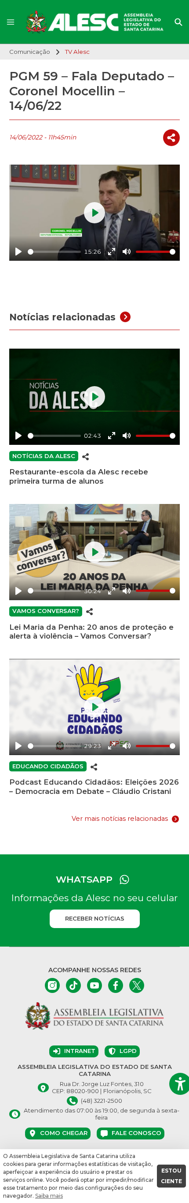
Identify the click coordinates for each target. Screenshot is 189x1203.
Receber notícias (94, 918)
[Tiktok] (73, 985)
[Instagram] (52, 985)
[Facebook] (115, 985)
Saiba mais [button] (49, 1195)
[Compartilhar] (171, 137)
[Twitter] (136, 985)
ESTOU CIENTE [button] (171, 1175)
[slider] (54, 252)
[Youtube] (94, 985)
